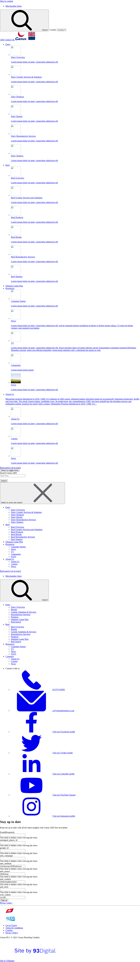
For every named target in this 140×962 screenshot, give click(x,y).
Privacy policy (6, 903)
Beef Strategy (17, 539)
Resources (9, 544)
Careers (14, 564)
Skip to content (6, 1)
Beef (7, 524)
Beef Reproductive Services (23, 537)
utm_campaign (6, 856)
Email (7, 832)
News (13, 549)
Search (45, 30)
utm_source (5, 871)
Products (14, 617)
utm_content (5, 879)
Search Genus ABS (8, 473)
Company (9, 656)
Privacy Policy (11, 933)
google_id (4, 848)
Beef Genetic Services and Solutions (26, 529)
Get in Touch (11, 925)
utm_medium (5, 863)
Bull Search (16, 622)
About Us (9, 559)
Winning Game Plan (14, 542)
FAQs (13, 556)
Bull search (5, 467)
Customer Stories (18, 547)
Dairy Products (17, 515)
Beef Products (17, 532)
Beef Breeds (16, 534)
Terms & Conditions (14, 928)
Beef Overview (17, 527)
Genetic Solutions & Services (23, 612)
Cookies (9, 930)
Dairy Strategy (17, 522)
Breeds (14, 609)
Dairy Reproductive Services (23, 520)
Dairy (7, 507)
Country (52, 30)
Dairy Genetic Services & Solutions (26, 512)
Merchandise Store (13, 6)
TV (12, 552)
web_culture (5, 895)
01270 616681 (58, 689)
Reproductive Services (20, 614)
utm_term (4, 887)
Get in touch (15, 467)
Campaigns (16, 554)
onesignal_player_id (8, 840)
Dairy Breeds (16, 517)
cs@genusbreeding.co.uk (63, 710)
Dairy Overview (18, 510)
